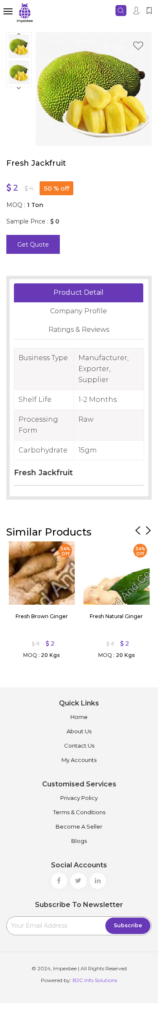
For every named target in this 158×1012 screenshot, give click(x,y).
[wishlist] (138, 47)
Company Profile (78, 311)
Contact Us (79, 745)
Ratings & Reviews (78, 330)
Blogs (79, 840)
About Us (79, 731)
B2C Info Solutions (94, 980)
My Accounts (79, 759)
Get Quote (33, 244)
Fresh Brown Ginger (42, 616)
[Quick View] (19, 550)
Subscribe (128, 925)
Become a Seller (79, 826)
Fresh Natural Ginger (116, 616)
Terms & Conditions (79, 812)
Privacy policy (79, 797)
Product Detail (79, 292)
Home (79, 716)
